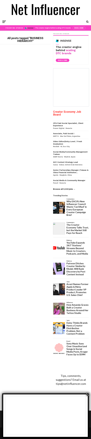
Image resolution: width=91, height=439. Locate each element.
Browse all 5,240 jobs (63, 189)
